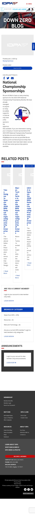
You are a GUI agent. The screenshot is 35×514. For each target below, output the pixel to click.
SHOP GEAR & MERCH (12, 447)
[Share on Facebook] (4, 79)
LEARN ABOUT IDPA (11, 444)
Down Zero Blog (8, 430)
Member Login (7, 403)
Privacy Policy (17, 482)
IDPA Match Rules (8, 415)
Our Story (22, 430)
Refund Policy (17, 483)
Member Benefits (8, 401)
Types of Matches (8, 417)
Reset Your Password (9, 405)
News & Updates (8, 432)
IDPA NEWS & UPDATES (12, 450)
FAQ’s (5, 434)
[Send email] (12, 79)
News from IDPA (17, 68)
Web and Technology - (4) (12, 325)
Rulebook (6, 437)
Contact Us (23, 434)
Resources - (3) (8, 320)
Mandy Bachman (8, 61)
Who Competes (8, 420)
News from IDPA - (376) (11, 315)
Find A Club (23, 415)
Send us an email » (18, 460)
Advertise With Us (24, 432)
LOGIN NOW (8, 301)
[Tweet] (8, 79)
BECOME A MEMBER (20, 456)
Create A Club (24, 417)
